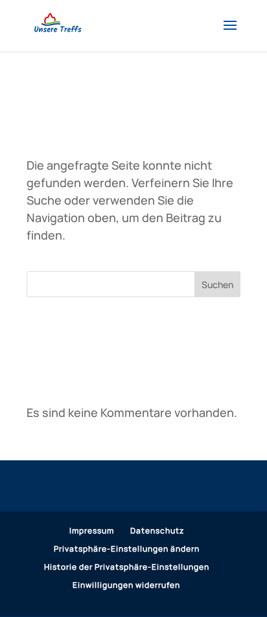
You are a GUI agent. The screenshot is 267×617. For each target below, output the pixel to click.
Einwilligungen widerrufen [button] (126, 584)
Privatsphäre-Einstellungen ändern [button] (127, 548)
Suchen (217, 284)
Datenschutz (157, 530)
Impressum (91, 530)
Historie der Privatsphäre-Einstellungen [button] (126, 566)
